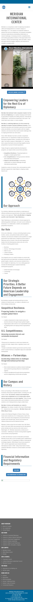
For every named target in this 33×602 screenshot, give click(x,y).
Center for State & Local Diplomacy (11, 543)
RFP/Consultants (7, 579)
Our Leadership (6, 528)
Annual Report (6, 530)
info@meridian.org (18, 597)
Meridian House (7, 550)
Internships (5, 577)
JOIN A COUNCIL (5, 557)
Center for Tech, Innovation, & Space (12, 545)
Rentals (5, 554)
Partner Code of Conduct (9, 583)
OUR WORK (4, 533)
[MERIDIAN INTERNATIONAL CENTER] (16, 493)
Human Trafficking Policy (9, 581)
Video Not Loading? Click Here (15, 92)
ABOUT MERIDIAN (5, 524)
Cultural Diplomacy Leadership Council (12, 561)
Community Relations (8, 585)
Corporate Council (7, 559)
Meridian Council (7, 563)
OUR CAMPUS (4, 547)
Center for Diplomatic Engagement (11, 539)
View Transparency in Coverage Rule (16, 474)
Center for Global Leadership (10, 541)
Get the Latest (6, 570)
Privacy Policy (24, 598)
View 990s (16, 470)
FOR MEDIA (4, 566)
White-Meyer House (8, 552)
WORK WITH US (5, 573)
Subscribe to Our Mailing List (10, 568)
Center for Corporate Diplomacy (11, 535)
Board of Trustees (7, 526)
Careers (5, 575)
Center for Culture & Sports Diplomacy (12, 537)
